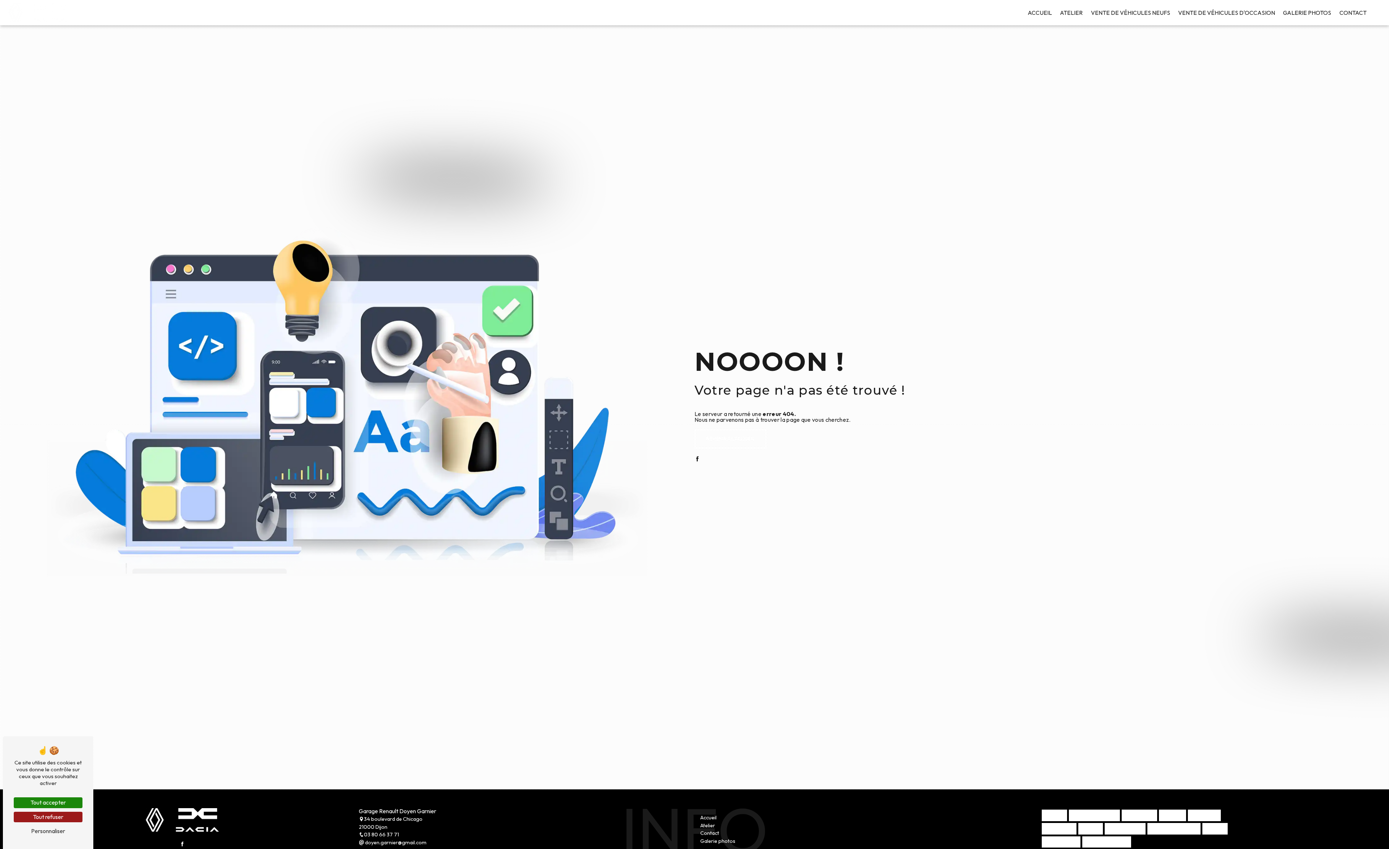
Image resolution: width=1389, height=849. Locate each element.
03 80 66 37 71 (381, 834)
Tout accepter (48, 802)
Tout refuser (48, 816)
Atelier (1071, 12)
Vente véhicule (1125, 828)
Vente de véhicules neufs (1130, 12)
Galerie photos (1307, 12)
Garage (1215, 828)
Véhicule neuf (1061, 842)
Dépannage (1059, 828)
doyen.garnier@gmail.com (395, 842)
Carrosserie (1139, 815)
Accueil (1040, 12)
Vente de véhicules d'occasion (1226, 12)
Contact (1353, 12)
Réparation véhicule (1174, 828)
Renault (1090, 828)
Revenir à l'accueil (730, 439)
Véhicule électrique (1094, 815)
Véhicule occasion (1106, 842)
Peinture (1172, 815)
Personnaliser (48, 831)
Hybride (1054, 815)
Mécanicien (1204, 815)
